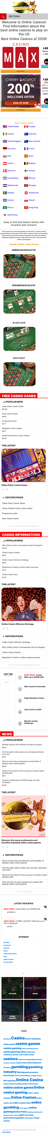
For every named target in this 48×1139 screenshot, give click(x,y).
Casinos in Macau (9, 1063)
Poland (32, 200)
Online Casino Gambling (12, 1084)
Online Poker (20, 1111)
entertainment (34, 1063)
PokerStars (29, 1115)
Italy (9, 156)
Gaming (20, 1072)
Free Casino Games (19, 396)
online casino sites (22, 1103)
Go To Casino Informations (22, 665)
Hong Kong (33, 208)
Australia (32, 134)
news (7, 734)
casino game (9, 1044)
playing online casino (10, 1115)
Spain (31, 156)
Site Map (6, 942)
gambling (19, 1067)
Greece (10, 200)
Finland (32, 171)
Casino (18, 1038)
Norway (32, 178)
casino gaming (12, 1048)
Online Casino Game (30, 1084)
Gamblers (7, 1067)
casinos (10, 1059)
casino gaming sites (14, 1051)
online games (24, 1108)
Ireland (10, 134)
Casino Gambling (33, 1039)
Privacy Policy (8, 962)
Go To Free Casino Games (22, 526)
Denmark (11, 171)
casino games (27, 1043)
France (32, 149)
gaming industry (31, 1072)
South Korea (12, 215)
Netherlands (12, 185)
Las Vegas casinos (35, 1075)
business (7, 1039)
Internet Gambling (22, 1075)
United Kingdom (14, 141)
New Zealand (34, 141)
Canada (32, 127)
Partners (6, 1132)
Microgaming (9, 1080)
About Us (6, 948)
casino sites (21, 1063)
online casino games (18, 1087)
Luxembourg (12, 178)
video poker (28, 1118)
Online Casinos (8, 959)
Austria (10, 163)
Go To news (22, 891)
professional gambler (13, 1118)
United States (13, 127)
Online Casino (29, 1079)
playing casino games (35, 1112)
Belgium (32, 163)
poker (21, 1115)
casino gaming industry (30, 1048)
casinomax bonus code (13, 1055)
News (5, 956)
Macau (10, 208)
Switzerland (34, 193)
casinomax (30, 1052)
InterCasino (9, 1075)
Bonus (5, 951)
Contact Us (7, 945)
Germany (11, 149)
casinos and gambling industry (30, 1059)
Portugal (32, 185)
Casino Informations (21, 535)
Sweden (10, 193)
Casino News (28, 1055)
